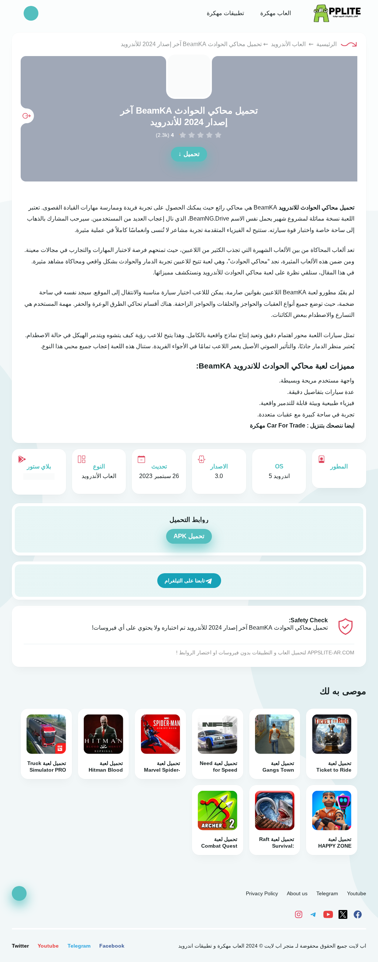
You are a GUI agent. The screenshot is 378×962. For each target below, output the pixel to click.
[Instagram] (300, 914)
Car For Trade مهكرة (277, 425)
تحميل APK (189, 536)
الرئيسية (326, 44)
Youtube (356, 893)
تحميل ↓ (189, 154)
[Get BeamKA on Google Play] (38, 476)
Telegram (327, 893)
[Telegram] (314, 914)
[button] (31, 13)
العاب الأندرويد (288, 44)
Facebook (111, 946)
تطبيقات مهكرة (224, 13)
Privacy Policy (262, 893)
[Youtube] (329, 914)
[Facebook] (358, 914)
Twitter (20, 946)
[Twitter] (344, 914)
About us (297, 893)
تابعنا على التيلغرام (185, 581)
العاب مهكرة (275, 13)
